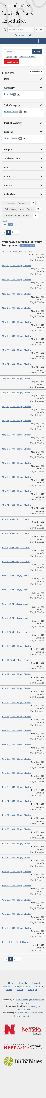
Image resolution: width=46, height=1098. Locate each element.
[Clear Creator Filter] (24, 138)
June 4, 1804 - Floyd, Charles (16, 561)
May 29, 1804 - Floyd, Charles (16, 477)
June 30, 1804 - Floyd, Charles (16, 928)
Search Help (11, 56)
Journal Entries (11, 111)
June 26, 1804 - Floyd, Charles (16, 871)
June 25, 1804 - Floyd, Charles (16, 857)
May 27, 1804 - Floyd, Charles (16, 448)
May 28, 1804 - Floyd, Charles (16, 463)
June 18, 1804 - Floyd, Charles (16, 759)
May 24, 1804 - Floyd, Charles (16, 406)
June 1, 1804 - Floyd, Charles (16, 519)
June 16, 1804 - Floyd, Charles (16, 730)
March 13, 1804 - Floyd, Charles (17, 251)
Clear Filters (35, 72)
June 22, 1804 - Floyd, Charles (16, 815)
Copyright (32, 989)
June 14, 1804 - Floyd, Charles (16, 702)
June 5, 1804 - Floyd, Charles (16, 575)
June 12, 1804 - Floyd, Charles (16, 674)
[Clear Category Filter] (18, 94)
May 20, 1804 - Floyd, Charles (16, 350)
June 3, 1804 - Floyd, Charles (16, 547)
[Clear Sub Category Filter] (25, 112)
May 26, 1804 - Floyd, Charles (16, 434)
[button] (33, 203)
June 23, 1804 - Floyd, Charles (16, 829)
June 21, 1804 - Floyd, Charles (16, 801)
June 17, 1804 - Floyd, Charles (16, 744)
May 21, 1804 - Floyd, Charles (16, 364)
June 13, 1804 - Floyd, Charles (16, 688)
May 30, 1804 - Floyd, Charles (16, 491)
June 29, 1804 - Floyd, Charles (16, 914)
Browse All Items (27, 56)
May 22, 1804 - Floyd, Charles (16, 378)
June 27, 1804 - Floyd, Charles (16, 885)
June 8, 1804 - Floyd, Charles (16, 618)
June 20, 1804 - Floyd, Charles (16, 787)
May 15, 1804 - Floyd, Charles (16, 279)
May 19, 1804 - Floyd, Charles (16, 336)
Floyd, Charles (11, 138)
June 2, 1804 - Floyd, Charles (16, 533)
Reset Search (12, 62)
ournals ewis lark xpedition (17, 13)
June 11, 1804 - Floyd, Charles (16, 660)
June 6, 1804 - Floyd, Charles (16, 589)
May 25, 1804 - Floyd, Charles (16, 420)
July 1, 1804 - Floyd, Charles (15, 942)
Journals (8, 94)
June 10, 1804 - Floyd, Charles (16, 646)
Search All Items (27, 245)
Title (4, 224)
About (20, 989)
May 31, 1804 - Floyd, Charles (16, 505)
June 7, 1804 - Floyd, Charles (16, 604)
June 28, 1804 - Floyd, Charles (16, 900)
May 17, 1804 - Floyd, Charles (16, 308)
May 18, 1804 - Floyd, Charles (16, 322)
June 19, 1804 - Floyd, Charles (16, 773)
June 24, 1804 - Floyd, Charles (16, 843)
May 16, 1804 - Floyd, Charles (16, 294)
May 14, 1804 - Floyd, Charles (16, 265)
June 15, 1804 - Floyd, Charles (16, 716)
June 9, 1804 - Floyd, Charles (16, 632)
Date (10, 224)
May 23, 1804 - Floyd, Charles (16, 392)
